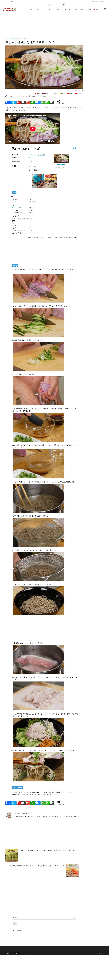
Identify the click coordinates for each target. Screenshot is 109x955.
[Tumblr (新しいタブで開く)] (101, 1)
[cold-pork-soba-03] (38, 405)
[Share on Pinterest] (19, 102)
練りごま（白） (17, 208)
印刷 (73, 148)
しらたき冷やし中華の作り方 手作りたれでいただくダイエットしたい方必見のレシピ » (35, 866)
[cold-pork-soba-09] (38, 674)
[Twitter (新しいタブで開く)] (92, 1)
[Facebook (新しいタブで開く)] (95, 1)
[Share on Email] (23, 102)
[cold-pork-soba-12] (38, 781)
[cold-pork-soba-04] (38, 479)
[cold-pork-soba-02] (38, 337)
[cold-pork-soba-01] (38, 303)
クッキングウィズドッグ (14, 96)
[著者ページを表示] (8, 815)
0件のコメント (44, 96)
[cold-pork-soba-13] (38, 371)
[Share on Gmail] (28, 102)
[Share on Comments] (51, 102)
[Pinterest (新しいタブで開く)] (97, 1)
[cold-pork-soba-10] (38, 711)
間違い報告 (81, 90)
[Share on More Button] (55, 102)
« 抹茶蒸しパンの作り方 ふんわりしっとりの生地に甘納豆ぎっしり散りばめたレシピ (48, 850)
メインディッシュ (35, 155)
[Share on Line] (47, 102)
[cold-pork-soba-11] (38, 747)
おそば (35, 107)
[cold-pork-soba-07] (38, 581)
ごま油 (14, 202)
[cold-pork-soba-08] (38, 616)
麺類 (43, 155)
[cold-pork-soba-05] (38, 513)
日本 (30, 158)
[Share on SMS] (42, 102)
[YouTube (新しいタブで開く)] (103, 1)
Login (74, 918)
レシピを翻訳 (75, 90)
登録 (12, 1)
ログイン (7, 1)
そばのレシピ (34, 96)
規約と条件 (101, 953)
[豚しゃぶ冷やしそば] (61, 162)
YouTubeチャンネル (70, 816)
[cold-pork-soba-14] (38, 442)
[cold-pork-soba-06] (38, 547)
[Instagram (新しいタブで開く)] (99, 1)
